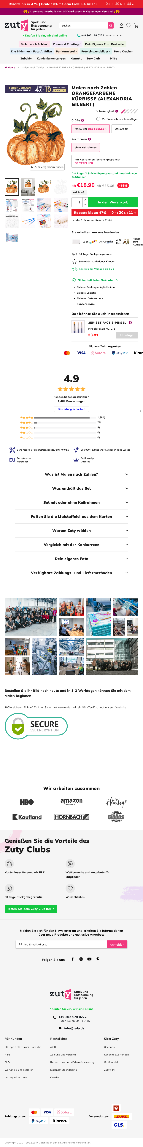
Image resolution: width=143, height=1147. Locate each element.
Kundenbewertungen (116, 1054)
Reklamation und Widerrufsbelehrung (72, 1062)
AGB (53, 1046)
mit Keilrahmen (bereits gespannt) (97, 161)
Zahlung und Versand (63, 1054)
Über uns (109, 1046)
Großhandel (111, 1062)
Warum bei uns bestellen (19, 1069)
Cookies (54, 1077)
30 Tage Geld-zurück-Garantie (23, 1046)
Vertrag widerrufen (16, 1077)
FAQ (7, 1062)
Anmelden (117, 944)
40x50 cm (91, 128)
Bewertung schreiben (71, 409)
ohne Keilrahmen (86, 147)
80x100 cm (122, 128)
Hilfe (7, 1054)
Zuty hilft (109, 1069)
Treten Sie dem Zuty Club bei (29, 909)
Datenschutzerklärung (63, 1069)
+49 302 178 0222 (72, 1017)
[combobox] (83, 25)
